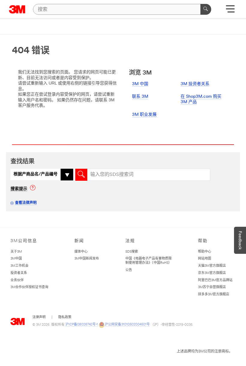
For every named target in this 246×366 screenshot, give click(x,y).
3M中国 (16, 258)
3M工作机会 (19, 266)
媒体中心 (81, 252)
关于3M (16, 252)
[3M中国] (17, 9)
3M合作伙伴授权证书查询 (29, 287)
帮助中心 (204, 252)
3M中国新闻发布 (86, 258)
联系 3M (140, 96)
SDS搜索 (131, 252)
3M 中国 (140, 84)
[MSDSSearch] (81, 175)
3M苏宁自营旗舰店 (212, 287)
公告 (128, 270)
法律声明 (39, 317)
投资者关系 (18, 273)
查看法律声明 (26, 203)
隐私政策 (64, 317)
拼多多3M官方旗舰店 (213, 294)
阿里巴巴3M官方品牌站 (215, 280)
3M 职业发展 (144, 114)
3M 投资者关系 (195, 84)
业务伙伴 (17, 280)
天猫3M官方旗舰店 (212, 266)
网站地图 (204, 258)
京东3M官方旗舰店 (212, 273)
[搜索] (205, 9)
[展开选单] (230, 11)
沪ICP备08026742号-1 (81, 324)
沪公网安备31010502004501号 (127, 324)
